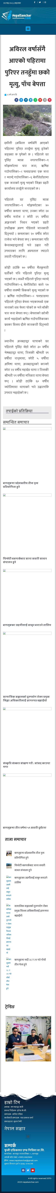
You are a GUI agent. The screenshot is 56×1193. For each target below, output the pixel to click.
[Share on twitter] (21, 100)
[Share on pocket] (50, 100)
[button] (28, 28)
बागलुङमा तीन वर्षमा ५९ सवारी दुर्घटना (24, 828)
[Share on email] (40, 100)
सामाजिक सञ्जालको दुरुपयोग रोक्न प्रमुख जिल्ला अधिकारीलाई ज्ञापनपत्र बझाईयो (26, 698)
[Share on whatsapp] (35, 100)
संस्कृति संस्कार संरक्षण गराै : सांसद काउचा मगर (26, 765)
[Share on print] (45, 100)
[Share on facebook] (16, 100)
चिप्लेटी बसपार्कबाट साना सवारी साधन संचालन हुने (25, 560)
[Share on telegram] (31, 100)
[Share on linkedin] (26, 100)
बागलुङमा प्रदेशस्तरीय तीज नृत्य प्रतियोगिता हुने (20, 485)
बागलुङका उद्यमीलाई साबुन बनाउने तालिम (27, 625)
